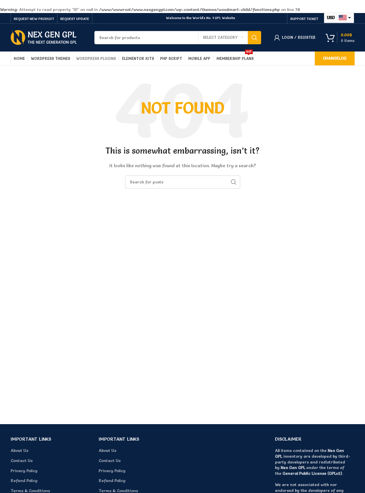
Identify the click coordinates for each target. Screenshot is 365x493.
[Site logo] (44, 36)
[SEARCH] (254, 37)
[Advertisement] (183, 365)
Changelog (335, 58)
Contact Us (22, 460)
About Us (19, 450)
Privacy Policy (24, 470)
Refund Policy (24, 480)
